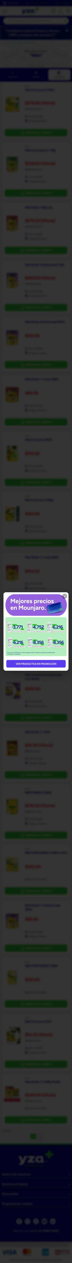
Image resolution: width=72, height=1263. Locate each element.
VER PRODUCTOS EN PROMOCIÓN (36, 663)
